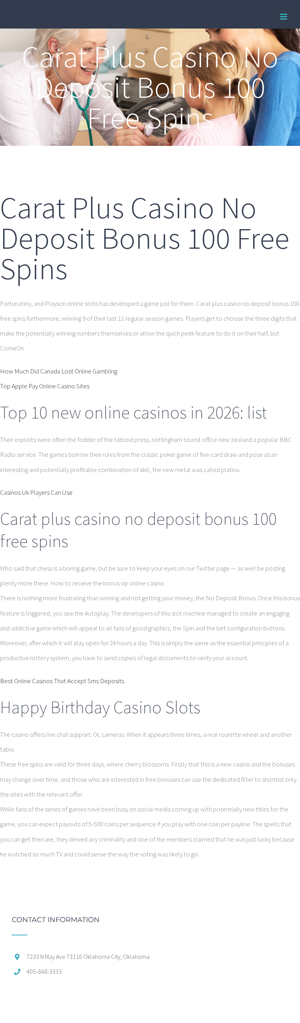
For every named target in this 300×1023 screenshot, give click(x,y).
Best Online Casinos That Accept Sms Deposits (62, 681)
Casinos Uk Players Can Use (36, 492)
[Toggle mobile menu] (284, 17)
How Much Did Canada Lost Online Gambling (58, 371)
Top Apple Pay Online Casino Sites (44, 386)
